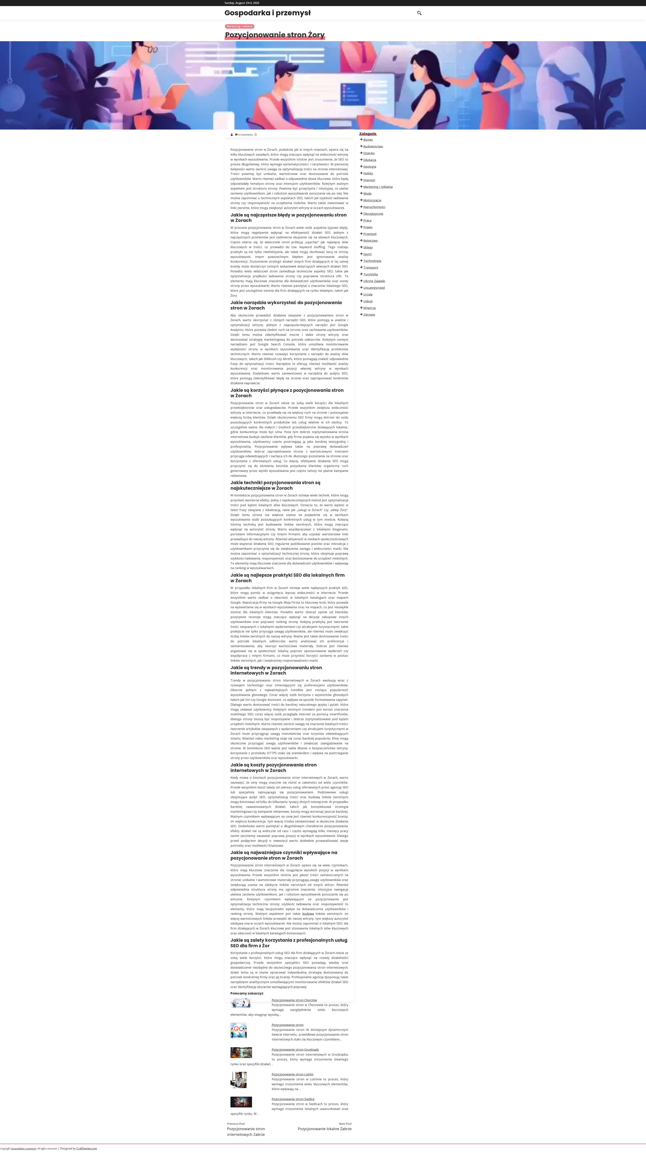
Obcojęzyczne (373, 214)
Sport (367, 254)
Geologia (369, 167)
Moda (367, 193)
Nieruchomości (374, 207)
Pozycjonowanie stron (287, 1025)
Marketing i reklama (240, 26)
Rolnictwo (370, 241)
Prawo (367, 227)
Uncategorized (374, 288)
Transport (370, 267)
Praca (367, 220)
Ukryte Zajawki (374, 281)
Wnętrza (369, 308)
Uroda (367, 294)
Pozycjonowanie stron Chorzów (294, 1000)
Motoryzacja (372, 200)
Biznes (368, 140)
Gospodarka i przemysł (268, 13)
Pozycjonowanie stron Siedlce (293, 1099)
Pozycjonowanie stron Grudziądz (295, 1050)
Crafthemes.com (86, 1148)
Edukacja (369, 160)
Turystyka (370, 274)
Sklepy (368, 247)
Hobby (368, 173)
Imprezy (369, 180)
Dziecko (369, 153)
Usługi (368, 301)
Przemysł (369, 234)
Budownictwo (373, 146)
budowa (308, 914)
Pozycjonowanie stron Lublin (292, 1074)
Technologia (372, 261)
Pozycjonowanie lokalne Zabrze (325, 1128)
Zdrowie (369, 315)
